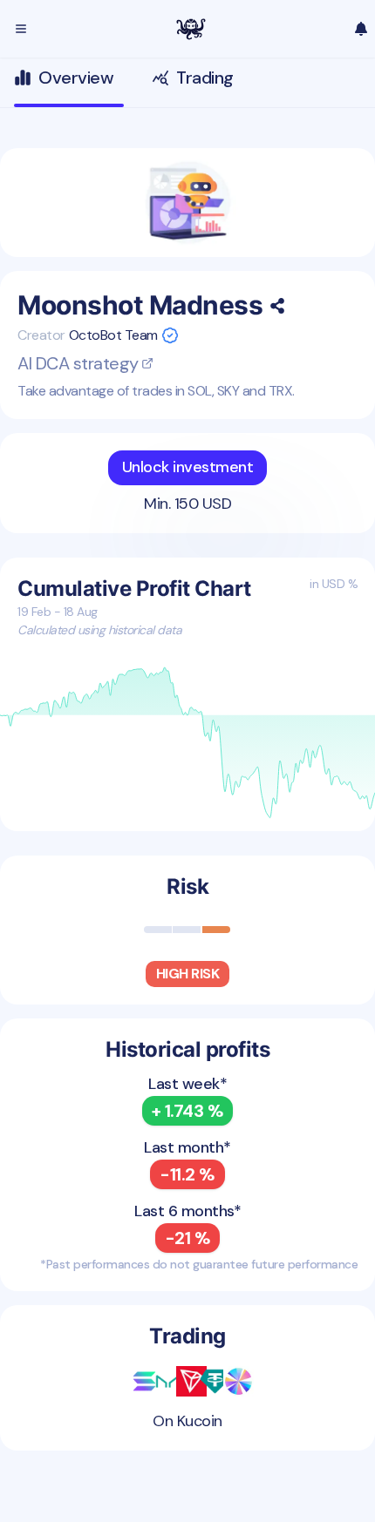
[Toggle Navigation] (21, 28)
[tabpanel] (187, 799)
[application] (187, 744)
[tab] (69, 82)
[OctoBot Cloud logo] (191, 29)
